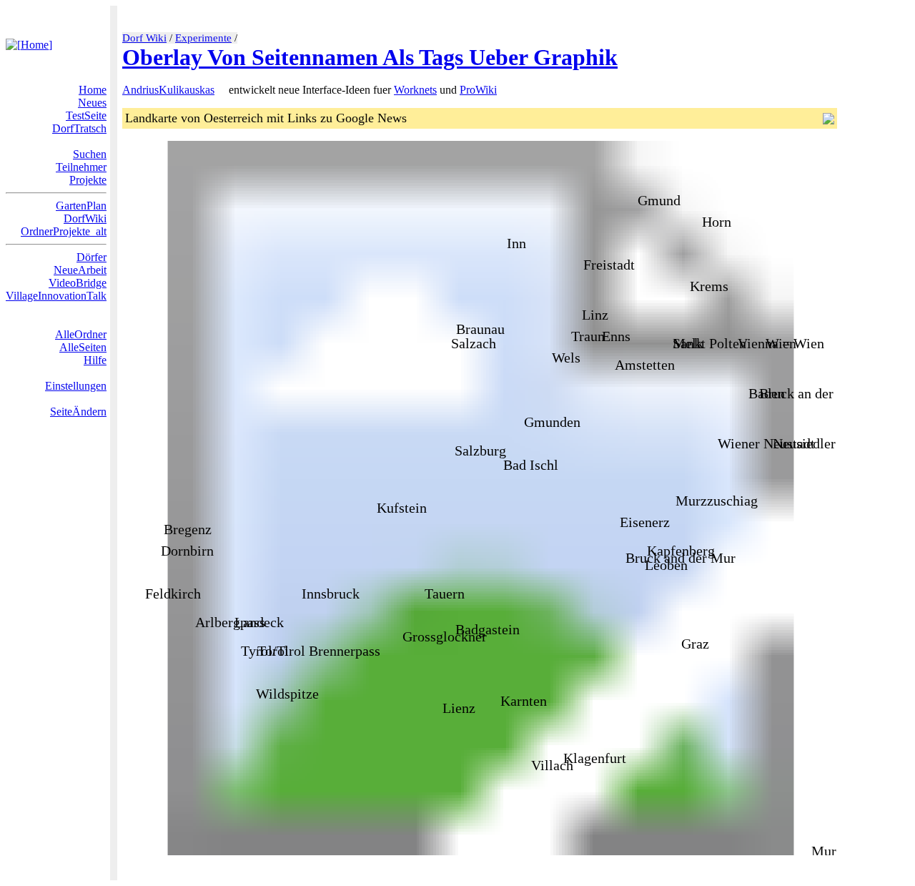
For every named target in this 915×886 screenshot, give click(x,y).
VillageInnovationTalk (56, 296)
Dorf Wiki (144, 38)
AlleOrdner (81, 334)
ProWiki (478, 90)
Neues (92, 103)
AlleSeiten (83, 347)
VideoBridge (78, 283)
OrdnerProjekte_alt (64, 231)
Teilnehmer (81, 167)
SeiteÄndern (78, 411)
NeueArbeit (80, 270)
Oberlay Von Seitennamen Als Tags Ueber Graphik (370, 57)
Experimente (203, 38)
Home (93, 90)
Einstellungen (76, 386)
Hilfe (95, 360)
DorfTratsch (79, 128)
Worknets (415, 90)
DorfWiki (85, 218)
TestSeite (86, 115)
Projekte (88, 180)
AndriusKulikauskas (168, 90)
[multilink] (220, 90)
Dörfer (91, 257)
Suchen (90, 154)
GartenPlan (81, 206)
